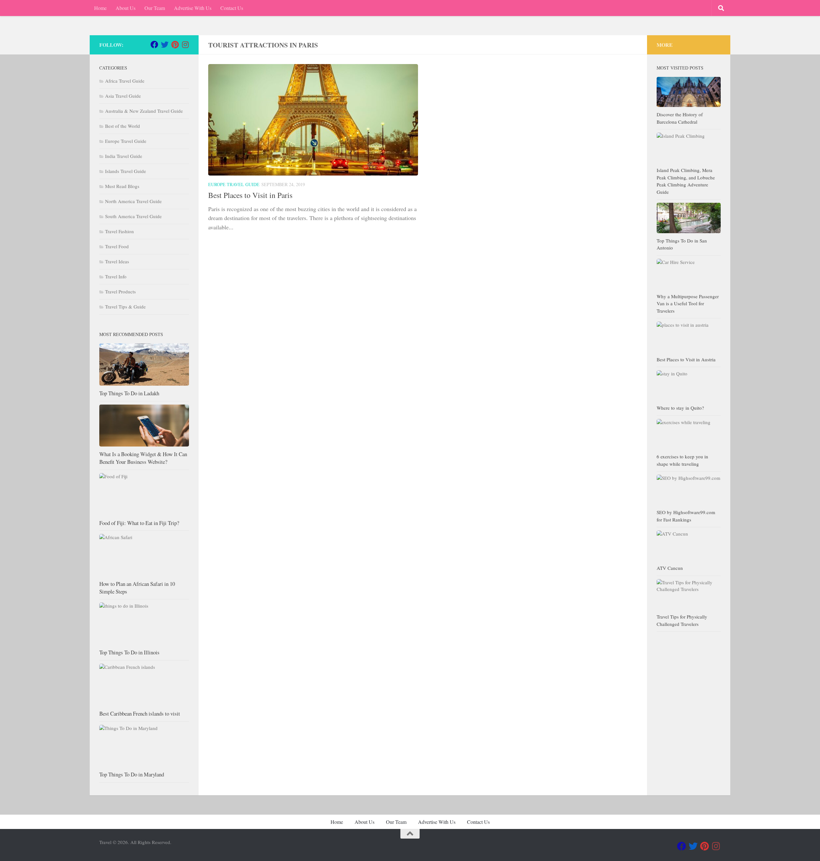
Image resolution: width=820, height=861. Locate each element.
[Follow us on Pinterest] (175, 44)
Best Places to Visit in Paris (250, 195)
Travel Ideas (117, 261)
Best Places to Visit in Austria (686, 359)
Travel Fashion (119, 231)
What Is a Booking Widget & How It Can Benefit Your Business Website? (143, 457)
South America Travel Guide (133, 216)
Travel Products (120, 291)
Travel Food (117, 246)
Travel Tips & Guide (125, 306)
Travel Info (116, 276)
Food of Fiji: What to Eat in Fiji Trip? (139, 523)
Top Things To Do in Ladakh (129, 393)
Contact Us (231, 7)
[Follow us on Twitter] (164, 44)
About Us (125, 7)
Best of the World (122, 126)
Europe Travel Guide (233, 184)
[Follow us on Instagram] (185, 44)
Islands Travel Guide (125, 171)
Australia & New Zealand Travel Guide (144, 111)
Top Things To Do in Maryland (131, 774)
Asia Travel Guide (123, 96)
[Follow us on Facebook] (154, 44)
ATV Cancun (670, 568)
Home (100, 7)
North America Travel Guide (133, 201)
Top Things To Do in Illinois (129, 652)
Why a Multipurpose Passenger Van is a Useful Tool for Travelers (688, 303)
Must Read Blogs (122, 186)
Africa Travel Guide (124, 81)
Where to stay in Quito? (680, 408)
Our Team (154, 7)
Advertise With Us (192, 7)
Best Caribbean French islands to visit (139, 713)
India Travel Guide (123, 156)
